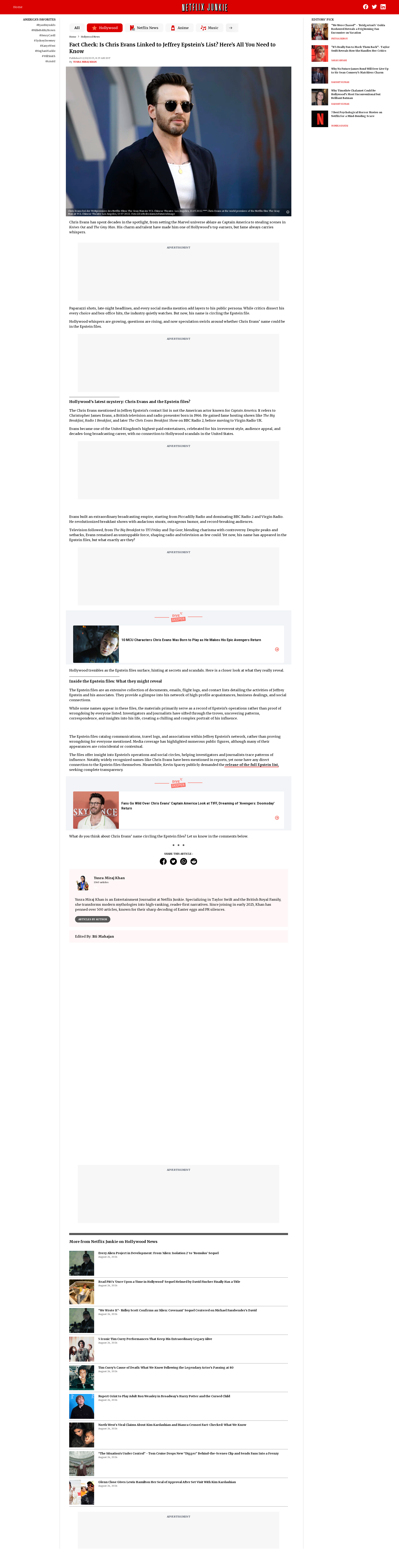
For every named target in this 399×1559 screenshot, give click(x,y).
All (77, 28)
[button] (288, 212)
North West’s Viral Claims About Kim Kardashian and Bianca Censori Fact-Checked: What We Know (172, 1321)
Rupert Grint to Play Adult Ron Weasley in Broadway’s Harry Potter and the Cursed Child (164, 1292)
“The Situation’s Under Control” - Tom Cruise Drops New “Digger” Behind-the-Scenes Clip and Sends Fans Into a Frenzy (188, 1350)
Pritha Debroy (339, 38)
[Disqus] (178, 1005)
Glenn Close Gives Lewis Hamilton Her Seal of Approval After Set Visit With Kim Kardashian (167, 1378)
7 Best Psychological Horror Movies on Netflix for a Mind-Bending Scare (356, 114)
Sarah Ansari (339, 60)
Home (17, 7)
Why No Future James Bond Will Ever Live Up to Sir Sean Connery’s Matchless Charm (360, 70)
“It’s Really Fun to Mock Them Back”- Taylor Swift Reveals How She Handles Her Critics (360, 48)
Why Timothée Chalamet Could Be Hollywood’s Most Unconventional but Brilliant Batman (356, 94)
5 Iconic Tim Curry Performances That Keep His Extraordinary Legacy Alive (155, 1235)
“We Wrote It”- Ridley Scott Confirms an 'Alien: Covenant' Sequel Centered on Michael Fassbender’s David (177, 1206)
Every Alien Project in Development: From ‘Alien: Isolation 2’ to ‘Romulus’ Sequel (158, 1149)
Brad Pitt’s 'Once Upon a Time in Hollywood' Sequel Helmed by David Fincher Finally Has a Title (169, 1178)
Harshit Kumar (340, 82)
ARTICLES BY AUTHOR (92, 919)
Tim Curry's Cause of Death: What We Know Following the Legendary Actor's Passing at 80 (166, 1264)
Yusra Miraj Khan (85, 61)
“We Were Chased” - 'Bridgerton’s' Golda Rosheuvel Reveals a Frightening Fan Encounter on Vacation (358, 29)
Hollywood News (90, 36)
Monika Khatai (339, 125)
